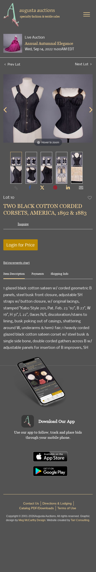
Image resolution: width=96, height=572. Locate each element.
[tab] (14, 275)
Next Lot (82, 64)
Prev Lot (13, 64)
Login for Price (20, 245)
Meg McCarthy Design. (32, 520)
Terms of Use (66, 508)
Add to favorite (90, 197)
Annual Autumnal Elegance (49, 43)
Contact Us (31, 503)
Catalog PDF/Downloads (36, 508)
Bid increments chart (16, 263)
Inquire (23, 224)
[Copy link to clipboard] (16, 187)
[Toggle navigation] (87, 14)
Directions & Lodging (57, 503)
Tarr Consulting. (80, 520)
